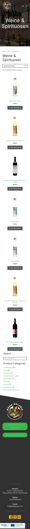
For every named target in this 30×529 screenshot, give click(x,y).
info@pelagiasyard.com (15, 506)
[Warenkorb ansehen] (22, 6)
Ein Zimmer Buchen (15, 435)
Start (4, 51)
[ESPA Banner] (12, 526)
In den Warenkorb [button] (15, 108)
